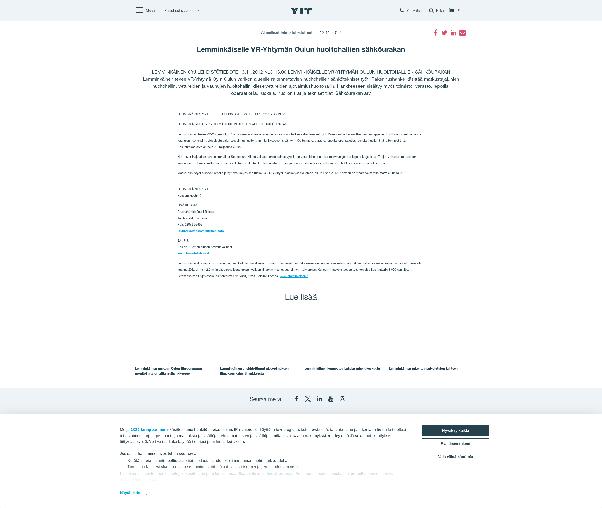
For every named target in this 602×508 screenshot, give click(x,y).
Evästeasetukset (455, 444)
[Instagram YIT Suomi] (342, 399)
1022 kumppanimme (150, 430)
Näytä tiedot (131, 493)
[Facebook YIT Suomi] (296, 399)
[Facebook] (435, 32)
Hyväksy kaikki (455, 431)
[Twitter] (444, 32)
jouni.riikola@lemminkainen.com (201, 231)
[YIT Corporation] (319, 399)
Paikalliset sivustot (179, 10)
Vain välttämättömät (455, 457)
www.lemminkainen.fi (193, 253)
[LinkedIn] (453, 32)
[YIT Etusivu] (301, 11)
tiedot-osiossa (280, 474)
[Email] (462, 32)
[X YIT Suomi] (308, 399)
